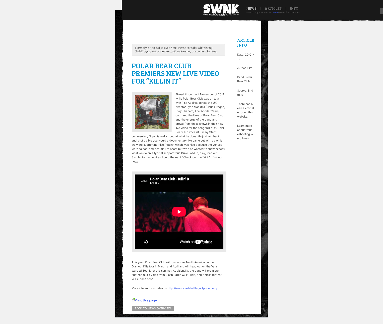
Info (294, 8)
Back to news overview (153, 308)
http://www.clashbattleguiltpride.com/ (192, 288)
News (251, 8)
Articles (273, 8)
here (275, 12)
